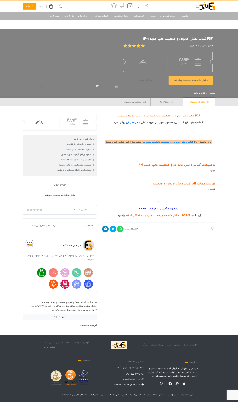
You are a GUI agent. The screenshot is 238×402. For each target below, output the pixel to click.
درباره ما (83, 16)
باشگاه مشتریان (121, 16)
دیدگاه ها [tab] (165, 101)
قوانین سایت (82, 342)
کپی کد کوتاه (60, 316)
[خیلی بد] (27, 210)
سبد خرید (54, 16)
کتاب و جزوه (199, 93)
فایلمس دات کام (72, 245)
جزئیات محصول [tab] (198, 101)
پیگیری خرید (173, 345)
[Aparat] (177, 384)
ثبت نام (29, 6)
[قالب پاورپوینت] (138, 6)
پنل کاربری (69, 16)
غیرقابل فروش (145, 80)
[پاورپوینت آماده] (147, 6)
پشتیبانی (131, 122)
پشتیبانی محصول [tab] (133, 101)
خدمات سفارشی (101, 16)
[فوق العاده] (40, 210)
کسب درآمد (139, 16)
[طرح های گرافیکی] (121, 6)
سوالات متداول (64, 342)
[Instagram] (162, 384)
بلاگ (145, 345)
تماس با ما (49, 347)
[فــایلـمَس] (205, 6)
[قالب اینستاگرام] (129, 6)
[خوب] (37, 210)
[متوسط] (34, 210)
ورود (41, 6)
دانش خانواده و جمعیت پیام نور (191, 80)
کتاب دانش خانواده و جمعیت (167, 142)
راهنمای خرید (191, 345)
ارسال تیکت (157, 345)
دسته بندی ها (169, 16)
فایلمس (184, 16)
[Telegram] (170, 384)
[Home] (119, 345)
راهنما (153, 16)
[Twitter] (184, 384)
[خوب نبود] (31, 210)
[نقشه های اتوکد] (114, 6)
